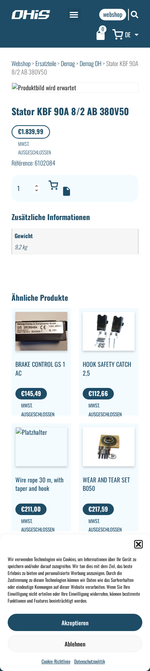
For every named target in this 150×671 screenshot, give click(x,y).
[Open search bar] (134, 14)
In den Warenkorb (53, 185)
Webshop (21, 63)
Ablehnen (75, 644)
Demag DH (91, 63)
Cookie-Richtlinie (56, 661)
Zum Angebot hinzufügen (66, 191)
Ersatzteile (45, 63)
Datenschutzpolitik (89, 661)
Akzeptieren (75, 622)
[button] (138, 544)
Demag (68, 63)
